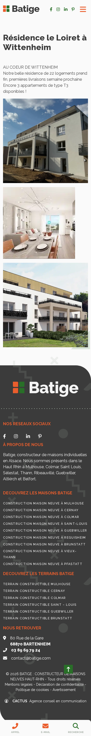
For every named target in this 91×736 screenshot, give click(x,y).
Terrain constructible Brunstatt (37, 618)
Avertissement (64, 690)
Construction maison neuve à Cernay (40, 510)
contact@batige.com (31, 658)
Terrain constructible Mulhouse (37, 584)
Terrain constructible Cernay (34, 591)
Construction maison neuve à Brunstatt (44, 544)
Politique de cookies (32, 690)
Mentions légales (19, 684)
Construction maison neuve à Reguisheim (44, 537)
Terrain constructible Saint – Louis (40, 605)
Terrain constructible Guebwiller (38, 611)
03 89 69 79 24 (25, 650)
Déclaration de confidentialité (60, 684)
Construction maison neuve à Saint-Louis (45, 524)
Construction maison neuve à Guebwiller (45, 530)
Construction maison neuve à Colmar (41, 517)
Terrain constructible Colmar (34, 598)
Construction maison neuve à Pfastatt (42, 564)
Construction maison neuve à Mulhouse (43, 503)
